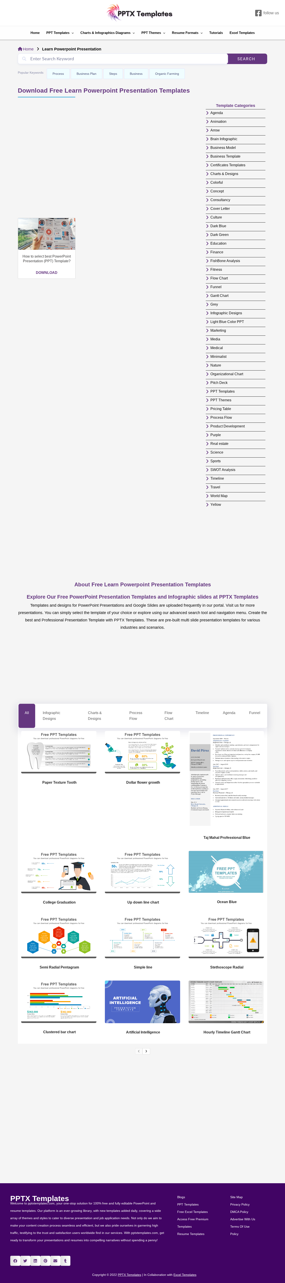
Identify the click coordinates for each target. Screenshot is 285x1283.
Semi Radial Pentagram (59, 967)
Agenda (229, 713)
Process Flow (135, 716)
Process (58, 73)
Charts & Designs (95, 716)
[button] (15, 1261)
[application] (71, 33)
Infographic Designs (51, 716)
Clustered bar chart (59, 1032)
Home (35, 33)
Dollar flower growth (143, 782)
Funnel (254, 713)
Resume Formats (185, 33)
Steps (113, 73)
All (27, 713)
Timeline (202, 713)
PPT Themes (151, 33)
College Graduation (59, 902)
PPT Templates (57, 33)
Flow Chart (169, 716)
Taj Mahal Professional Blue (227, 837)
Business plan (86, 73)
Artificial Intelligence (143, 1032)
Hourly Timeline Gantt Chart (227, 1032)
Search (246, 58)
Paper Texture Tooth (59, 782)
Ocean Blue (227, 902)
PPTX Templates (39, 1198)
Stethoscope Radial (226, 967)
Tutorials (216, 33)
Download (46, 273)
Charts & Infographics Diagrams (105, 33)
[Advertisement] (109, 158)
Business (136, 73)
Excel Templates (242, 33)
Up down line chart (143, 902)
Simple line (143, 967)
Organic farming (167, 73)
